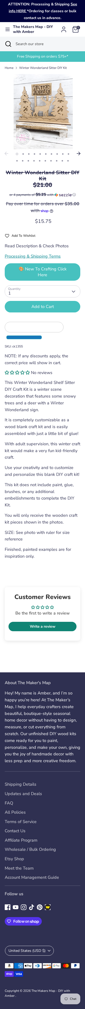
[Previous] (6, 153)
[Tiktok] (31, 907)
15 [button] (39, 161)
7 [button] (51, 154)
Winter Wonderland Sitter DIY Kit (43, 68)
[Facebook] (7, 907)
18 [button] (56, 161)
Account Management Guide (32, 877)
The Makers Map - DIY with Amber (33, 29)
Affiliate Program (21, 840)
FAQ (9, 803)
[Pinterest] (39, 907)
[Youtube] (15, 907)
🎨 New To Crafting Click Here (43, 272)
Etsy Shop (14, 859)
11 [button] (17, 161)
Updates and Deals (23, 793)
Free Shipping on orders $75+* (42, 56)
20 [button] (68, 161)
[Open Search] (8, 44)
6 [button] (46, 154)
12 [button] (22, 161)
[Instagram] (23, 907)
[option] (42, 56)
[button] (42, 195)
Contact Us (15, 831)
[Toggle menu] (7, 29)
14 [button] (34, 161)
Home (9, 68)
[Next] (78, 153)
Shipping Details (20, 784)
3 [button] (29, 154)
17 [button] (51, 161)
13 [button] (28, 161)
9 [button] (63, 154)
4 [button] (34, 154)
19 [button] (62, 161)
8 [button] (57, 154)
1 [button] (17, 154)
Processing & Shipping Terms (33, 256)
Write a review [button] (42, 626)
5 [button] (40, 154)
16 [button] (45, 161)
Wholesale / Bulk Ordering (30, 849)
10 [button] (68, 154)
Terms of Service (21, 821)
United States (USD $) (27, 950)
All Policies (15, 812)
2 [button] (23, 154)
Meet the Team (19, 868)
